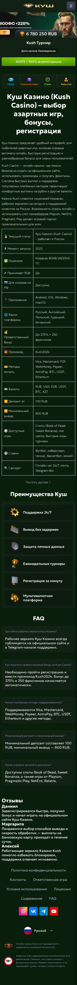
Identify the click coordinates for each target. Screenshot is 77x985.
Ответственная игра (50, 879)
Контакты (18, 879)
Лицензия (62, 889)
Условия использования (26, 889)
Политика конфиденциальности (38, 870)
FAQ (52, 898)
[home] (38, 6)
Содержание (31, 898)
